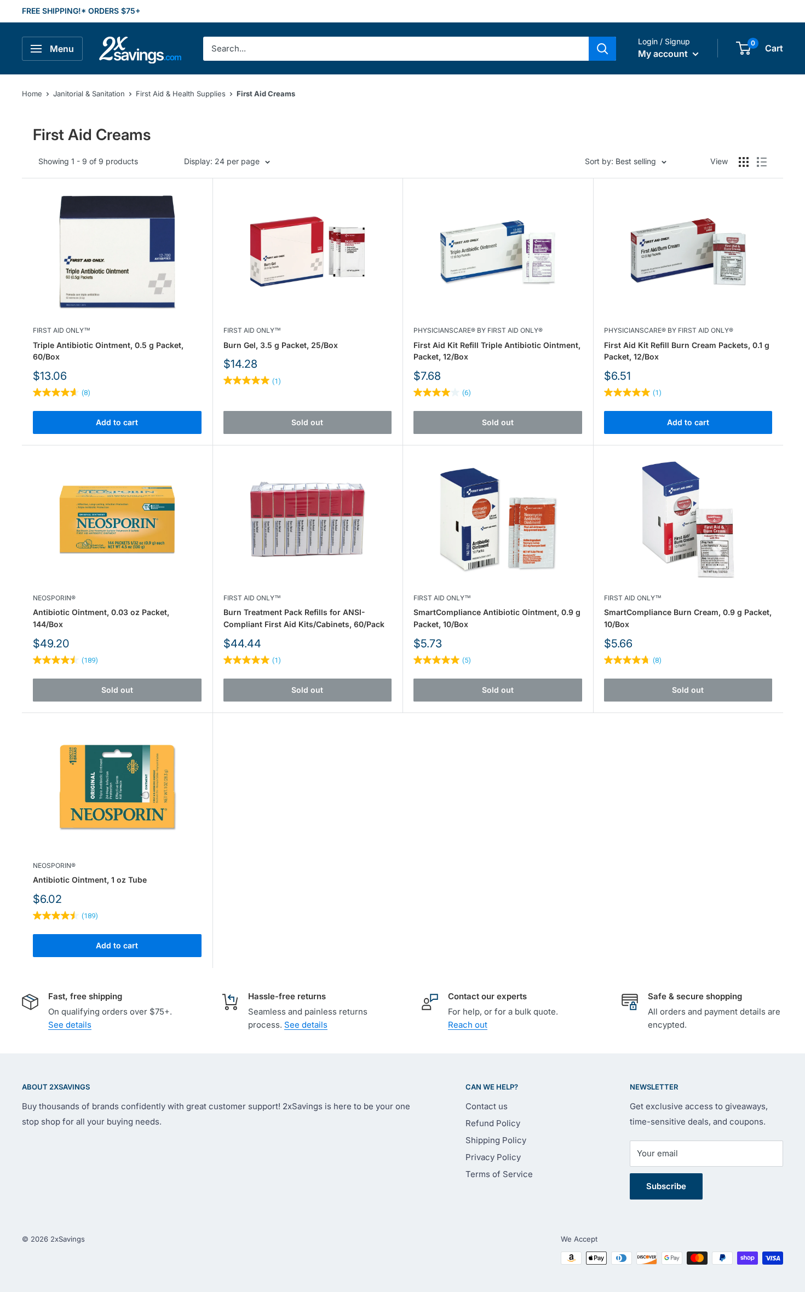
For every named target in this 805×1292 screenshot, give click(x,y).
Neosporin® (54, 598)
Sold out (307, 422)
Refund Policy (492, 1123)
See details (69, 1024)
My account (664, 53)
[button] (743, 48)
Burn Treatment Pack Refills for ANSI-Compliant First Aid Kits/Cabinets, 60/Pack (303, 618)
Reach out (467, 1024)
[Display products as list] (762, 162)
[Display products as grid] (744, 162)
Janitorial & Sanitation (89, 93)
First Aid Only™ (61, 330)
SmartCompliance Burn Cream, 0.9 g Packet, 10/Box (688, 618)
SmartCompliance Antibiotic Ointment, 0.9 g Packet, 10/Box (496, 618)
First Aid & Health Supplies (181, 93)
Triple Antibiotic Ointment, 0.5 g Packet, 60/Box (108, 351)
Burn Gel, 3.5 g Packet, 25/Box (280, 345)
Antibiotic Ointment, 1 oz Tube (90, 879)
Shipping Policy (495, 1140)
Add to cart (117, 422)
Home (32, 93)
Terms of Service (499, 1174)
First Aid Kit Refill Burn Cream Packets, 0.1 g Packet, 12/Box (686, 351)
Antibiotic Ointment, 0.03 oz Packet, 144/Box (101, 618)
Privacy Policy (493, 1157)
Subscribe (666, 1186)
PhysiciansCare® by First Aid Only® (478, 330)
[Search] (602, 49)
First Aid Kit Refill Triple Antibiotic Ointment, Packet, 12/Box (496, 351)
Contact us (486, 1106)
